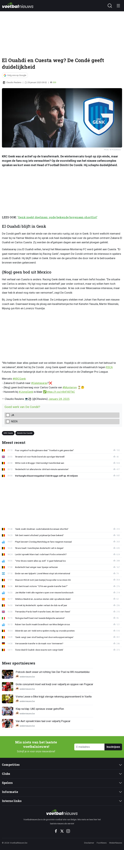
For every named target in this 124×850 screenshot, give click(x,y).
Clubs (6, 774)
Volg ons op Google (16, 75)
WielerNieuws (115, 842)
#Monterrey (70, 387)
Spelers (7, 783)
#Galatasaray (39, 383)
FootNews (102, 842)
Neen (14, 421)
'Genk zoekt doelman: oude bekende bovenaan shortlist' (57, 217)
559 (54, 82)
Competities (11, 765)
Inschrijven (113, 746)
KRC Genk (8, 433)
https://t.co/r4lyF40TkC (60, 391)
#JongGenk (26, 391)
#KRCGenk (19, 378)
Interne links (11, 801)
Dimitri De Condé (24, 433)
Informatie (10, 792)
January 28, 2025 (59, 398)
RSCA (109, 367)
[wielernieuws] (62, 812)
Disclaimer (89, 842)
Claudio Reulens (13, 82)
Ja (12, 415)
